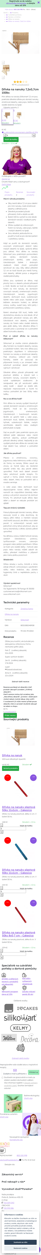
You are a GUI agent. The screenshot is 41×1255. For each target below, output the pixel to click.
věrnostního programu (16, 3)
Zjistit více (28, 1098)
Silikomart (25, 620)
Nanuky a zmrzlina (14, 17)
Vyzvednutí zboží (11, 1189)
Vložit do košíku (11, 139)
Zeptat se (6, 179)
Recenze (19, 192)
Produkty (15, 13)
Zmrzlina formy (27, 609)
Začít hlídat (6, 184)
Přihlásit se (33, 1072)
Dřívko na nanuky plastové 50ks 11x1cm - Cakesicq (18, 808)
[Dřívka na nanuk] (20, 737)
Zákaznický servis (12, 1174)
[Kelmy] (20, 1028)
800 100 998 (22, 1155)
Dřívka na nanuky (13, 19)
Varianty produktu (10, 768)
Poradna (26, 1189)
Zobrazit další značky (20, 1058)
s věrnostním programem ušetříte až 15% (21, 132)
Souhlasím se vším (20, 1242)
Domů (6, 13)
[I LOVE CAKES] (27, 1008)
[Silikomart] (20, 1018)
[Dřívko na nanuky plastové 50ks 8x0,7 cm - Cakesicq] (20, 914)
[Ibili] (8, 1008)
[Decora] (30, 1037)
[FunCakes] (20, 1047)
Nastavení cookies (20, 1248)
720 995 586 (9, 1208)
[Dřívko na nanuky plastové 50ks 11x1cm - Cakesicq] (20, 788)
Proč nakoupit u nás (13, 1181)
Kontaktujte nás (16, 1140)
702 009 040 (9, 1202)
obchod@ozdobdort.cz (9, 1160)
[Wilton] (9, 1037)
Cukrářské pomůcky (15, 15)
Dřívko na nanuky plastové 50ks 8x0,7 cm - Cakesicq (18, 934)
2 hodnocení (22, 84)
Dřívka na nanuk (12, 755)
